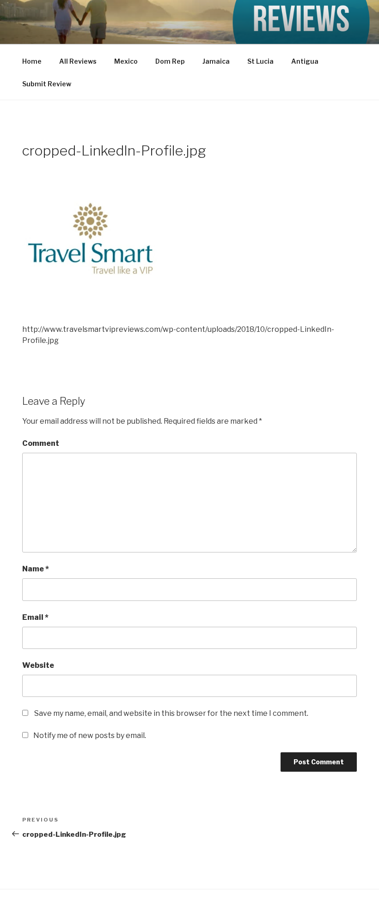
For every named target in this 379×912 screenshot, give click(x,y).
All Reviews (78, 61)
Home (32, 61)
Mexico (126, 61)
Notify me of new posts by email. (89, 735)
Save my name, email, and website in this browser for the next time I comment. (171, 713)
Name (35, 568)
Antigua (304, 61)
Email (35, 617)
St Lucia (260, 61)
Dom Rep (170, 61)
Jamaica (216, 61)
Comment (40, 443)
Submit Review (46, 84)
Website (38, 665)
